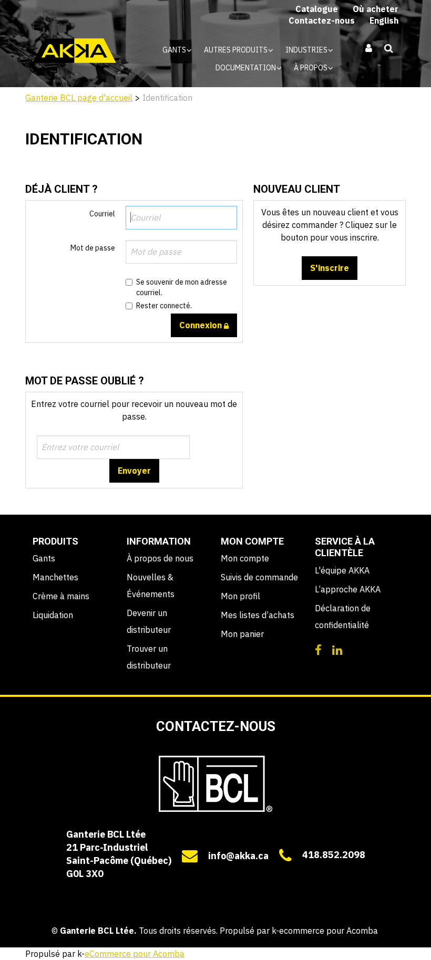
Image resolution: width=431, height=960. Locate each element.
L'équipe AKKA (342, 570)
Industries (307, 50)
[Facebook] (318, 649)
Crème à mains (61, 596)
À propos (311, 67)
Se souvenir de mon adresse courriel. (181, 287)
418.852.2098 (333, 855)
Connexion (201, 325)
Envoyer (134, 470)
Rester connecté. (164, 305)
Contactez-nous (322, 20)
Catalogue (316, 9)
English (384, 20)
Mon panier (242, 634)
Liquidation (53, 615)
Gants (175, 50)
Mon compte (245, 558)
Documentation (247, 67)
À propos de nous (160, 558)
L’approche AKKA (348, 589)
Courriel (102, 213)
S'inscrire (329, 268)
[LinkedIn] (337, 649)
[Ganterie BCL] (75, 50)
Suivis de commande (259, 577)
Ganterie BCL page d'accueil (78, 97)
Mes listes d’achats (257, 615)
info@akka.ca (238, 856)
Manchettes (55, 577)
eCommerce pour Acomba (134, 953)
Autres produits (236, 50)
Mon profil (240, 596)
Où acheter (375, 9)
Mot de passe (92, 248)
